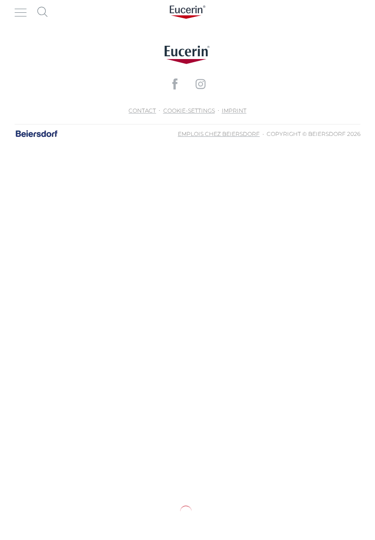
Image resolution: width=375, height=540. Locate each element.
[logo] (187, 12)
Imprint (234, 110)
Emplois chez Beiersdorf (219, 133)
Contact (142, 110)
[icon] (174, 84)
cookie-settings (189, 110)
